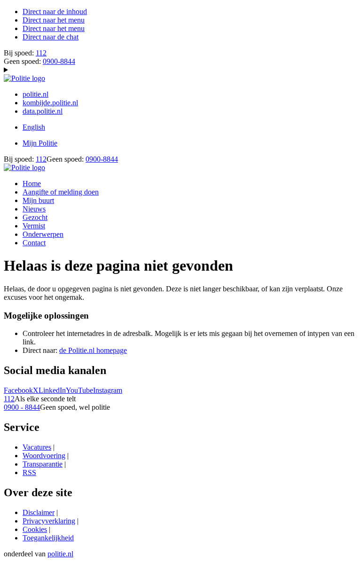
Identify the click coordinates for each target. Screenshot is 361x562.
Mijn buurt (38, 200)
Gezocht (35, 217)
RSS (29, 472)
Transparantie (43, 464)
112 (41, 53)
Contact (34, 243)
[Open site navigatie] (180, 70)
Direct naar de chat (50, 37)
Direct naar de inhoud (55, 12)
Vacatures (37, 447)
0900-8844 (59, 61)
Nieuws (34, 209)
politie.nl (35, 94)
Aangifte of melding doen (61, 192)
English (34, 127)
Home (32, 183)
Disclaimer (39, 512)
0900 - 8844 (22, 407)
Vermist (34, 226)
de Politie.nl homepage (93, 350)
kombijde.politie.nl (50, 103)
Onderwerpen (43, 234)
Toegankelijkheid (48, 538)
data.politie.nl (43, 111)
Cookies (35, 529)
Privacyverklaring (49, 521)
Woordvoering (44, 456)
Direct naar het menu (54, 20)
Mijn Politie (40, 143)
